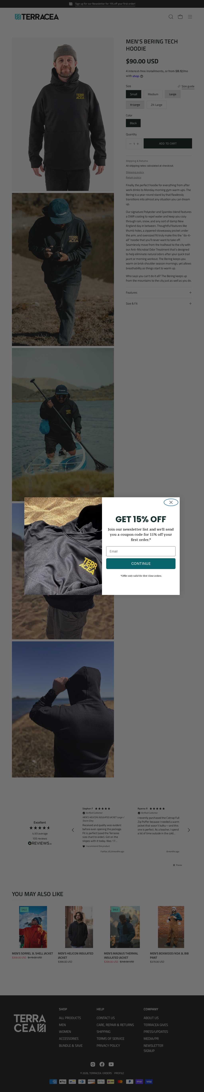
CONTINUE (141, 563)
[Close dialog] (171, 502)
